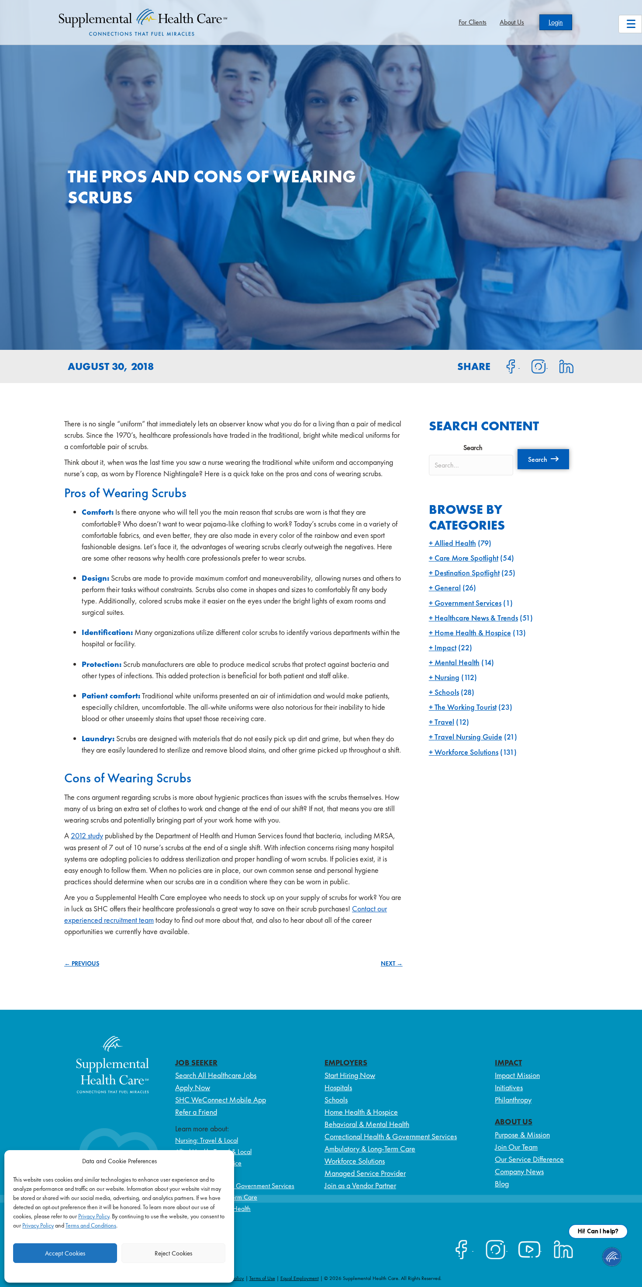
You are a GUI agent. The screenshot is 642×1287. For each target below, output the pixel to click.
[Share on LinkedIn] (561, 366)
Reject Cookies (173, 1253)
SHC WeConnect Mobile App (220, 1100)
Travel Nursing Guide (468, 737)
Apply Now (192, 1087)
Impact (445, 647)
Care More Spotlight (466, 558)
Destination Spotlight (467, 573)
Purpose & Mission (522, 1135)
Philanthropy (513, 1100)
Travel (444, 722)
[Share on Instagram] (534, 366)
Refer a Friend (196, 1112)
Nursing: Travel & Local (206, 1140)
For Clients (473, 22)
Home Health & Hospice (473, 633)
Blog (502, 1184)
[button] (543, 459)
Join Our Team (516, 1147)
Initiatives (509, 1087)
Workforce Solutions (466, 752)
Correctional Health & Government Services (234, 1185)
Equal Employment (299, 1278)
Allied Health (455, 543)
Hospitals (338, 1087)
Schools (447, 692)
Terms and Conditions (91, 1225)
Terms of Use (262, 1278)
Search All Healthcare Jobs (215, 1075)
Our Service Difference (529, 1159)
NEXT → (392, 963)
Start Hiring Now (349, 1075)
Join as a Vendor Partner (360, 1185)
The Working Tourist (466, 707)
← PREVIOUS (81, 963)
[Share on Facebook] (506, 366)
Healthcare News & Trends (476, 618)
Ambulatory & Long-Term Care (369, 1149)
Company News (519, 1171)
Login (556, 22)
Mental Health (457, 662)
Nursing (447, 677)
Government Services (468, 603)
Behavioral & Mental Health (366, 1124)
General (448, 587)
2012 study (87, 835)
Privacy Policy (93, 1216)
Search (473, 447)
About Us (512, 22)
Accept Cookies (65, 1253)
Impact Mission (517, 1075)
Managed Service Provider (365, 1173)
